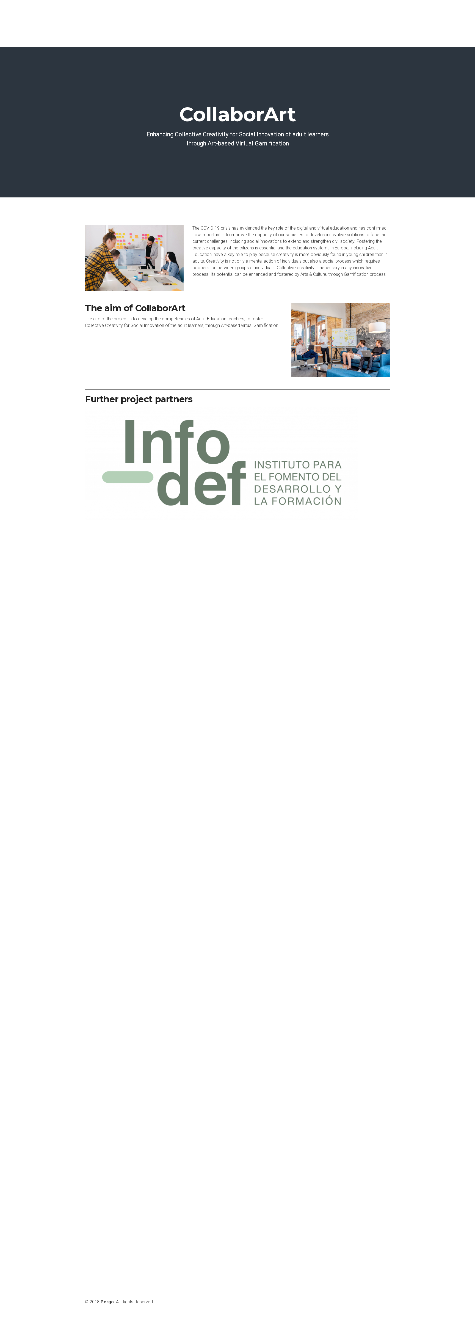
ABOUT (261, 23)
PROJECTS (331, 23)
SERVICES (294, 23)
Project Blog (370, 23)
